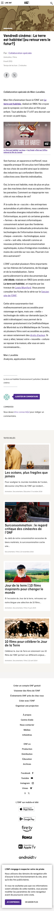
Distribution (27, 754)
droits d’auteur (37, 335)
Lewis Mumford (23, 287)
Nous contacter (27, 725)
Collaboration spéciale (20, 53)
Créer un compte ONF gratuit (27, 686)
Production (27, 749)
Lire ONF (8, 3)
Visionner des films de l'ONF (27, 691)
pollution (36, 379)
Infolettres (27, 735)
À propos (27, 715)
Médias (27, 730)
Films (15, 57)
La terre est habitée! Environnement (18, 379)
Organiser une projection (27, 706)
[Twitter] (14, 75)
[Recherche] (51, 3)
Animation (8, 57)
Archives (27, 764)
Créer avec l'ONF (27, 701)
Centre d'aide (27, 720)
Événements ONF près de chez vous (27, 696)
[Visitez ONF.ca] (31, 3)
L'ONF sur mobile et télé (27, 802)
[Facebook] (7, 75)
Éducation (27, 759)
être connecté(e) (22, 412)
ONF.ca (27, 744)
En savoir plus (31, 902)
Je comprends (13, 902)
